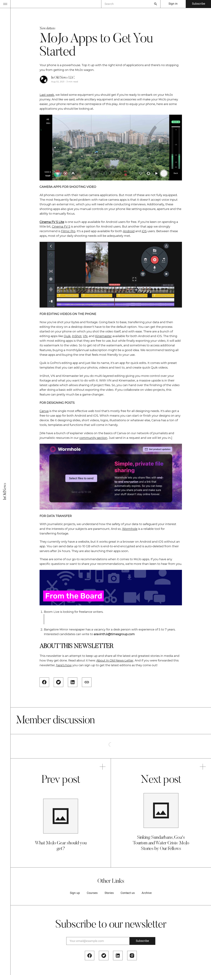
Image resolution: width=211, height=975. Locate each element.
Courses (92, 893)
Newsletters (47, 28)
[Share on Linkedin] (72, 682)
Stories (109, 893)
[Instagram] (132, 955)
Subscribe (198, 3)
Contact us (128, 893)
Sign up (75, 893)
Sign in (173, 3)
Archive (147, 893)
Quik (67, 336)
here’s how (64, 665)
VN (85, 336)
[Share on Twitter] (58, 682)
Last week (47, 94)
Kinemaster (103, 336)
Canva (44, 411)
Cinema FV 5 (61, 226)
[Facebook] (89, 955)
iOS (144, 231)
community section (93, 438)
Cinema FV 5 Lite (52, 222)
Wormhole (129, 529)
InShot (77, 336)
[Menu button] (5, 4)
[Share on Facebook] (44, 682)
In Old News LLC (63, 78)
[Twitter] (103, 955)
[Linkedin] (118, 955)
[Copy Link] (86, 682)
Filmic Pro (68, 231)
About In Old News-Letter (114, 660)
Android (129, 231)
